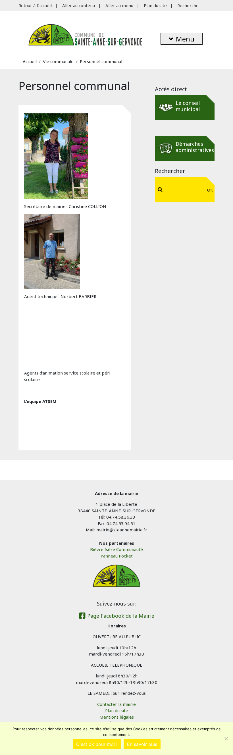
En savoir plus (142, 744)
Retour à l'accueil (35, 5)
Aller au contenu (78, 5)
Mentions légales (116, 717)
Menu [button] (185, 38)
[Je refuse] (226, 738)
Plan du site (155, 5)
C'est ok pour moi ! (96, 744)
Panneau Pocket (117, 556)
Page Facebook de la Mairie (120, 615)
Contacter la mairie (116, 704)
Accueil (30, 61)
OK (209, 190)
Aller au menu (119, 5)
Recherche (188, 5)
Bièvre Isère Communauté (116, 549)
